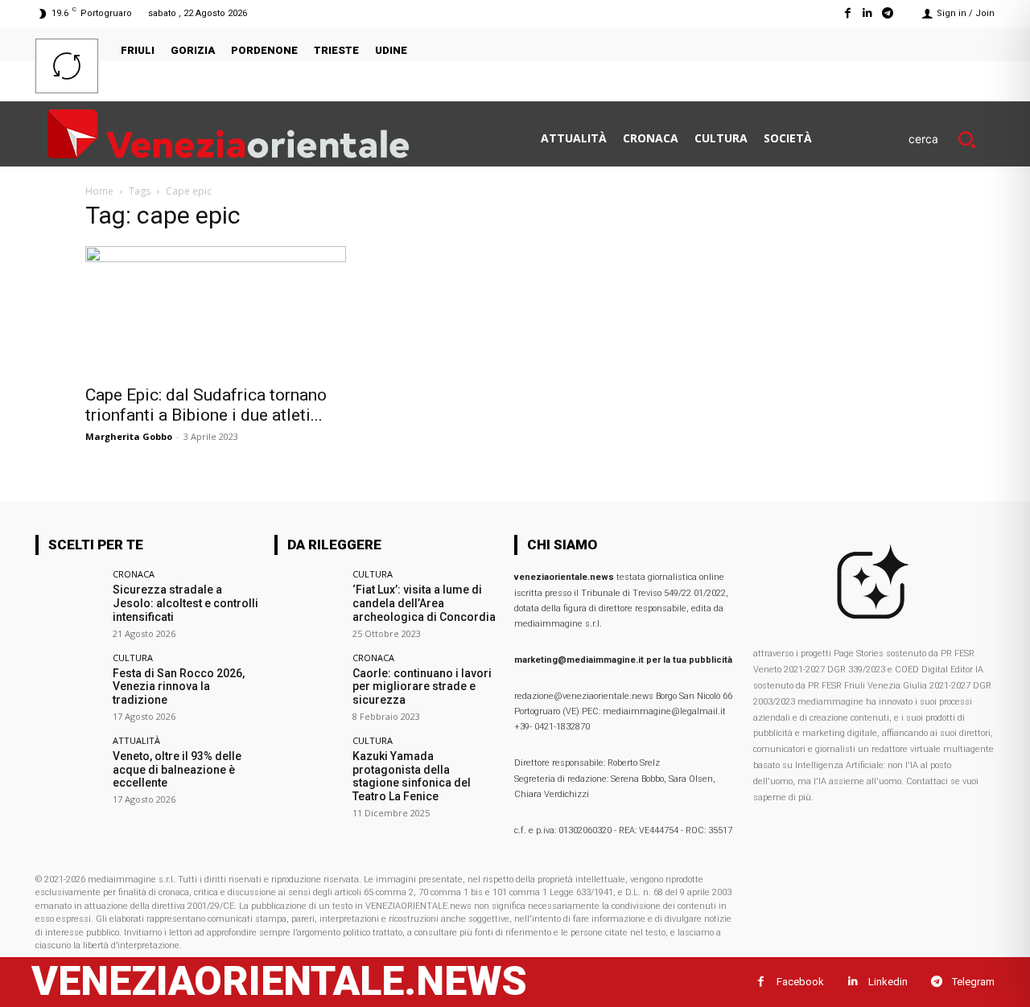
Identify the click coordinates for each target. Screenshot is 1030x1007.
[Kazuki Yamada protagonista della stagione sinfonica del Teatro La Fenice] (307, 769)
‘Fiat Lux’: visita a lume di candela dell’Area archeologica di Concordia (424, 603)
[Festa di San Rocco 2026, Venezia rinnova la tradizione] (68, 686)
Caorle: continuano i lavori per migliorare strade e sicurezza (422, 687)
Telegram (973, 982)
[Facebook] (847, 13)
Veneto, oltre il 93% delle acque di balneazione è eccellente (177, 770)
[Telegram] (888, 13)
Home (99, 191)
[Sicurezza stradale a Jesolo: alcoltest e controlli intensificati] (68, 602)
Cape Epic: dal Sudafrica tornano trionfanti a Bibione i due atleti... (206, 405)
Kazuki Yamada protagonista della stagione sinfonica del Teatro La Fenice (411, 776)
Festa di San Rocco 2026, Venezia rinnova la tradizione (179, 687)
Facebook (800, 982)
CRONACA (133, 573)
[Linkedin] (868, 13)
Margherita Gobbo (128, 436)
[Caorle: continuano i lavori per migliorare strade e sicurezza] (307, 686)
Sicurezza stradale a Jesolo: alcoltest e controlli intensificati (185, 603)
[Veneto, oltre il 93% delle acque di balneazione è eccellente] (68, 769)
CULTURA (133, 657)
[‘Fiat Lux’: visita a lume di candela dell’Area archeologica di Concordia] (307, 602)
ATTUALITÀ (136, 740)
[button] (951, 139)
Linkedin (888, 982)
